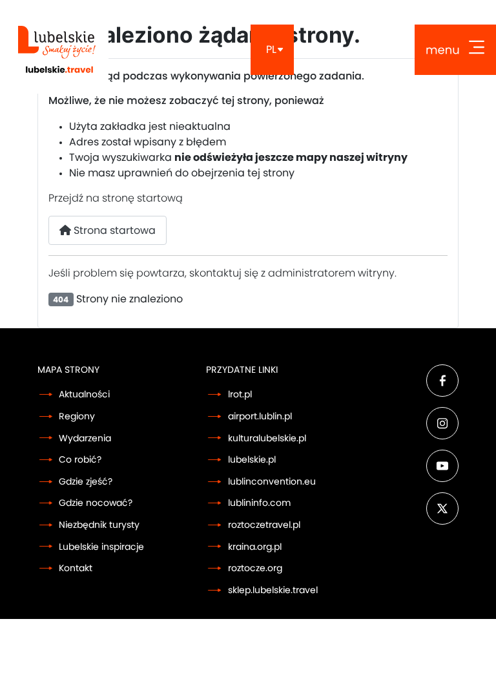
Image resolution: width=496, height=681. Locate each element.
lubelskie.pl (252, 460)
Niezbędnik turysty (99, 525)
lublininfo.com (259, 503)
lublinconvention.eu (272, 482)
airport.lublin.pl (260, 416)
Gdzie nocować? (95, 503)
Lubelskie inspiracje (101, 547)
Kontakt (75, 568)
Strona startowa (113, 230)
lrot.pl (240, 394)
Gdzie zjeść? (85, 482)
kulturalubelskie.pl (267, 438)
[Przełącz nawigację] (455, 50)
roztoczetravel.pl (264, 525)
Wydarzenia (85, 438)
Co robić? (80, 460)
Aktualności (84, 394)
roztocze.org (255, 568)
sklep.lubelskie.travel (273, 590)
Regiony (77, 416)
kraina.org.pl (255, 547)
